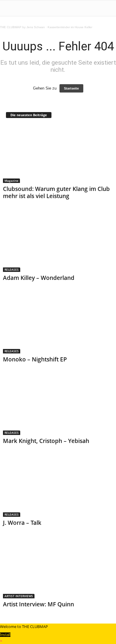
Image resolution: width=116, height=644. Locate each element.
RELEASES (11, 269)
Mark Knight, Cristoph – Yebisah (46, 441)
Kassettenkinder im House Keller (70, 27)
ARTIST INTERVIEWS (18, 596)
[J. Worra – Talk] (58, 487)
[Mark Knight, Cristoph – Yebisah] (58, 406)
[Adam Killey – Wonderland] (58, 242)
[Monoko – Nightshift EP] (58, 324)
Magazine (11, 180)
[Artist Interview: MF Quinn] (58, 569)
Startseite (71, 88)
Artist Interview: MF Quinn (38, 604)
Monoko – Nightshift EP (35, 359)
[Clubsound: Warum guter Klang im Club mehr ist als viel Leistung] (58, 154)
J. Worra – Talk (22, 523)
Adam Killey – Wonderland (38, 278)
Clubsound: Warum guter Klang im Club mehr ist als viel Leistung (56, 192)
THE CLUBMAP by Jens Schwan (22, 27)
